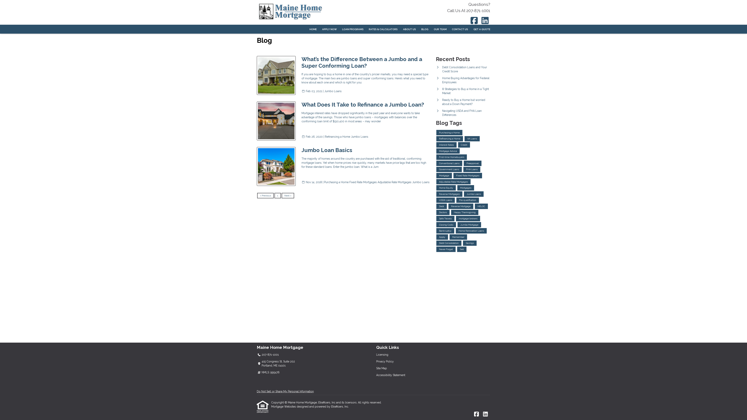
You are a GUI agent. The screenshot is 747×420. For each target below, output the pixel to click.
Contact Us (460, 29)
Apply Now (329, 29)
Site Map (381, 368)
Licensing (382, 354)
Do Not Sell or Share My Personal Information (285, 391)
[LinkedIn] (485, 20)
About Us (409, 29)
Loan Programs (353, 29)
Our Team (440, 29)
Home (313, 29)
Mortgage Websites (284, 406)
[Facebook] (474, 20)
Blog (424, 29)
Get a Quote (481, 29)
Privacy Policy (385, 361)
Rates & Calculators (383, 29)
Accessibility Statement (390, 375)
